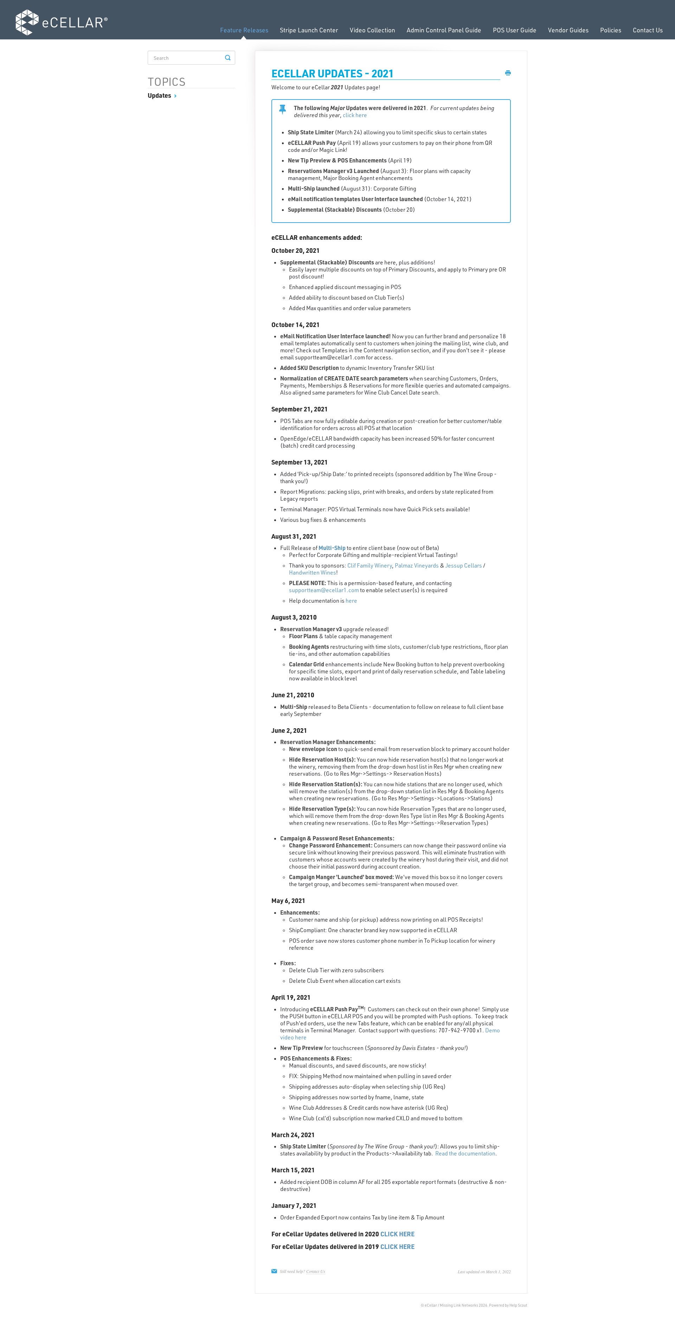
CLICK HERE (397, 1234)
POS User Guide (514, 30)
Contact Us (648, 30)
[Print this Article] (508, 73)
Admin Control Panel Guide (444, 30)
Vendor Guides (568, 30)
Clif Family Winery (369, 565)
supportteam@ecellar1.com (324, 590)
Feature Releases (244, 30)
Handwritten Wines (312, 572)
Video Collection (372, 30)
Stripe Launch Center (309, 30)
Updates (160, 95)
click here (355, 114)
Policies (610, 30)
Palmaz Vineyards (417, 565)
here (351, 600)
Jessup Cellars (463, 565)
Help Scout (518, 1305)
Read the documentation (465, 1153)
